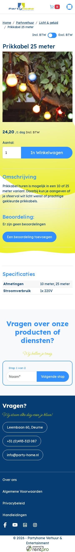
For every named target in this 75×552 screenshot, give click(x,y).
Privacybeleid (13, 503)
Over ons (9, 480)
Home (6, 23)
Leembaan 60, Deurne (25, 427)
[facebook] (5, 526)
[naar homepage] (21, 7)
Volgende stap (53, 376)
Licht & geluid (48, 23)
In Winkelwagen (47, 152)
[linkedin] (25, 526)
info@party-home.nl (23, 455)
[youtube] (15, 526)
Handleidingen (14, 515)
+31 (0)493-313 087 (22, 441)
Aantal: (8, 142)
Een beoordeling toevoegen (29, 237)
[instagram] (35, 526)
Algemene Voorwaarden (22, 491)
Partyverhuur (25, 23)
